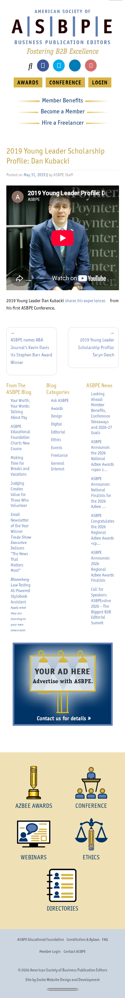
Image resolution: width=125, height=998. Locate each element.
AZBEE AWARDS (33, 805)
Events (56, 447)
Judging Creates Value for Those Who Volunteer (20, 494)
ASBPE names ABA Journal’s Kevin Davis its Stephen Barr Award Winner (31, 351)
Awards (57, 408)
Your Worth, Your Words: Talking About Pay (20, 409)
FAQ (105, 939)
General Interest (57, 466)
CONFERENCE (65, 82)
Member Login (50, 951)
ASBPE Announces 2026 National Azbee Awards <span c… (102, 455)
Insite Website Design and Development (68, 979)
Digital (56, 424)
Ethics (56, 439)
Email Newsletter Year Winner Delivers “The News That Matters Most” (21, 542)
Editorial (58, 432)
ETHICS (91, 857)
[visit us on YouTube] (91, 65)
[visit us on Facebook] (43, 65)
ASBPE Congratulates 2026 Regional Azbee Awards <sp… (102, 529)
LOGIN (100, 82)
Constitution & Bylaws (83, 939)
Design (56, 416)
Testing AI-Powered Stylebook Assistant (20, 604)
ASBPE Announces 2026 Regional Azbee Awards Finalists (102, 566)
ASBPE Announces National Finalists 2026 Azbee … (101, 492)
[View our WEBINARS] (34, 834)
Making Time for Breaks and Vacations (20, 466)
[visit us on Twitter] (59, 65)
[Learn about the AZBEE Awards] (34, 782)
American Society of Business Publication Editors (68, 970)
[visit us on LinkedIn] (75, 65)
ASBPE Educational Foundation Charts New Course (20, 437)
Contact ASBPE (75, 951)
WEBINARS (34, 857)
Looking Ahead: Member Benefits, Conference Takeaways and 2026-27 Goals (101, 413)
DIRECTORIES (62, 908)
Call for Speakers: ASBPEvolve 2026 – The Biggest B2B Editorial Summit (101, 606)
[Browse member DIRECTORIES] (62, 885)
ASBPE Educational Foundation (40, 939)
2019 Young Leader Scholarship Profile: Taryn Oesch (96, 347)
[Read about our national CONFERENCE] (91, 782)
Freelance (59, 455)
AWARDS (28, 82)
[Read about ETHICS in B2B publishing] (91, 834)
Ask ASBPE (60, 400)
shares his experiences (87, 300)
